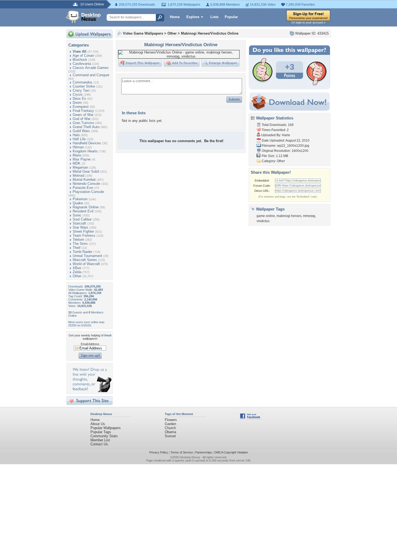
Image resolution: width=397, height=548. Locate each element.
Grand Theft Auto (86, 127)
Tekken (78, 240)
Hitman (78, 147)
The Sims (80, 244)
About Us (97, 424)
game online (266, 216)
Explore (192, 17)
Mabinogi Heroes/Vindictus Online (209, 33)
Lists (214, 17)
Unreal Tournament (87, 256)
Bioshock (80, 60)
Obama (170, 432)
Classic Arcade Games (91, 68)
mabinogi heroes (289, 216)
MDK (76, 163)
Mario (77, 155)
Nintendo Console (86, 184)
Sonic (77, 215)
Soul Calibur (82, 219)
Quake (78, 203)
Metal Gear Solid (86, 171)
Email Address (90, 344)
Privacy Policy (158, 452)
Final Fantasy (83, 111)
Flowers (171, 420)
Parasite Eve (83, 188)
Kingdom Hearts (85, 151)
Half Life (79, 139)
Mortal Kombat (84, 180)
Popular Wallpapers (105, 428)
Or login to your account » (308, 22)
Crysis (78, 94)
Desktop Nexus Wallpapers (83, 17)
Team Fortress (84, 235)
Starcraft (79, 223)
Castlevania (82, 64)
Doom (77, 103)
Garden (170, 424)
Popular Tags (100, 432)
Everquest (81, 107)
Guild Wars (81, 131)
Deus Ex (79, 98)
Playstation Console (88, 192)
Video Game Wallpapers (143, 33)
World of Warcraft (86, 264)
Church (170, 428)
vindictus (263, 221)
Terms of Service (181, 452)
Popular (231, 17)
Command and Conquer (91, 75)
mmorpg (309, 216)
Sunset (170, 436)
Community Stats (104, 436)
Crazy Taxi (81, 90)
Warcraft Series (85, 260)
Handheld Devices (87, 143)
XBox (77, 268)
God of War (81, 119)
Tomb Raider (82, 252)
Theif (76, 248)
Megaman (80, 167)
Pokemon (80, 199)
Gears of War (83, 115)
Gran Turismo (83, 123)
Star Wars (80, 227)
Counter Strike (84, 86)
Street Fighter (83, 231)
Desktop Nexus (190, 457)
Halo (76, 135)
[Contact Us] (91, 391)
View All (79, 51)
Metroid (78, 175)
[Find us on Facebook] (250, 418)
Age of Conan (83, 56)
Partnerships (203, 452)
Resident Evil (83, 211)
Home (175, 17)
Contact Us (99, 444)
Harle (286, 135)
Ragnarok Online (86, 207)
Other (77, 276)
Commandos (82, 82)
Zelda (77, 272)
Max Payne (81, 159)
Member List (100, 440)
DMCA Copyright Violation (231, 452)
